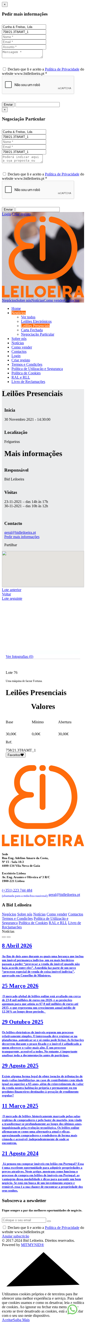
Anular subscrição (15, 1236)
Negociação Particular (37, 334)
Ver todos (28, 317)
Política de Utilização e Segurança (37, 369)
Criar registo (21, 214)
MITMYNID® (32, 1245)
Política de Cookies (26, 373)
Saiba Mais (21, 1320)
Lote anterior (11, 590)
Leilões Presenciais (35, 326)
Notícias (37, 300)
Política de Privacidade (62, 69)
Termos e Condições (26, 364)
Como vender (54, 300)
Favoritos (14, 755)
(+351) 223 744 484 (25, 892)
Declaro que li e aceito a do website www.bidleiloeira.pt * (43, 71)
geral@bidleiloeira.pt (20, 532)
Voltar (6, 594)
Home (16, 308)
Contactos (71, 300)
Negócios (9, 300)
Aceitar (7, 1320)
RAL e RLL (20, 377)
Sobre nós (23, 300)
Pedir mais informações (21, 537)
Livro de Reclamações (28, 382)
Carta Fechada (32, 330)
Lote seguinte (12, 598)
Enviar (8, 104)
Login (6, 214)
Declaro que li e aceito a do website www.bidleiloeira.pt (43, 1230)
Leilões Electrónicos (36, 321)
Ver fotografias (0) (19, 656)
